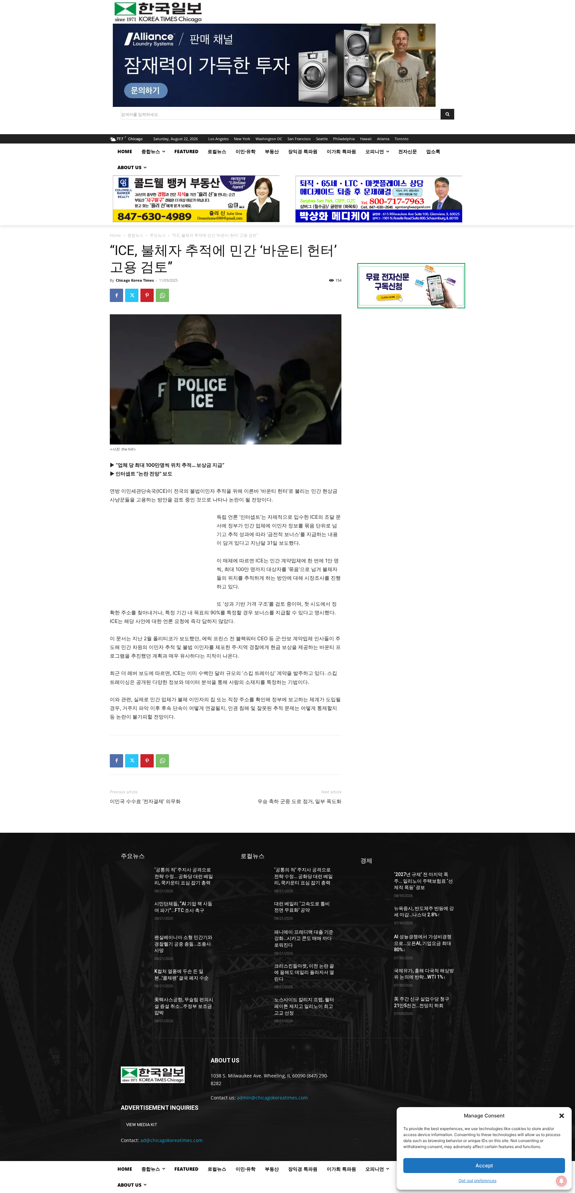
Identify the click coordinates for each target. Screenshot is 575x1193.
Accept (484, 1165)
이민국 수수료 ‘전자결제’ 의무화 (145, 801)
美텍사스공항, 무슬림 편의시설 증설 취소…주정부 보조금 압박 (183, 1006)
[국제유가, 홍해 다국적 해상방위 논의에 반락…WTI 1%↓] (374, 977)
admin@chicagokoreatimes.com (272, 1097)
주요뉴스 (158, 235)
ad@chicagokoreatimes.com (171, 1140)
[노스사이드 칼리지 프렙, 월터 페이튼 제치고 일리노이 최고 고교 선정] (255, 1006)
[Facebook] (116, 295)
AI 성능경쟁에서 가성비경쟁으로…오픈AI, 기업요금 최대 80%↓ (423, 943)
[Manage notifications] (561, 1181)
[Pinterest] (147, 295)
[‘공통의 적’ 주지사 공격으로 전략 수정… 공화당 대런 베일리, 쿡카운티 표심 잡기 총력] (135, 876)
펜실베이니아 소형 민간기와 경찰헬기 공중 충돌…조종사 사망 (183, 944)
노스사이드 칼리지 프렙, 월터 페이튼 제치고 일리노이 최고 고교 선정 (304, 1006)
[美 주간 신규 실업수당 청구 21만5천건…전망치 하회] (374, 1006)
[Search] (447, 114)
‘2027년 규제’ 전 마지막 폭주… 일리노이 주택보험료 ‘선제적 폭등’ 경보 (423, 881)
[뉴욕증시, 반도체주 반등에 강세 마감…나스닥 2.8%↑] (374, 915)
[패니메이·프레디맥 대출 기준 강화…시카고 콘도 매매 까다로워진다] (255, 939)
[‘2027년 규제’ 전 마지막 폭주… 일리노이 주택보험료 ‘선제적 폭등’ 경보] (374, 881)
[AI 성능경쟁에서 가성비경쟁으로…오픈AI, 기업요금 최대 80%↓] (374, 943)
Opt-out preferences (477, 1180)
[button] (561, 1115)
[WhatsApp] (162, 295)
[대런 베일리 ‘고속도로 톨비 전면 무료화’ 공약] (255, 910)
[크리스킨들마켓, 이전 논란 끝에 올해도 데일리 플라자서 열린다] (255, 973)
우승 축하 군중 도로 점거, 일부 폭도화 (299, 801)
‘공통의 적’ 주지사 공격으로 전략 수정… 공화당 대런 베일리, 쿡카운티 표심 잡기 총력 (183, 876)
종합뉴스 (135, 235)
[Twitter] (131, 295)
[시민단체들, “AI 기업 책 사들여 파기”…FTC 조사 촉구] (135, 910)
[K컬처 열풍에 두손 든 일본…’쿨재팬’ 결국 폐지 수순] (135, 978)
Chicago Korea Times (135, 280)
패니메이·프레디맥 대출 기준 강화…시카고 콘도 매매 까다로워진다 (303, 938)
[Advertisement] (160, 557)
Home (115, 235)
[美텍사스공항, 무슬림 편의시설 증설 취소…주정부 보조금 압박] (135, 1006)
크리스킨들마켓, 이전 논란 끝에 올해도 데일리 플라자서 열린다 (304, 972)
